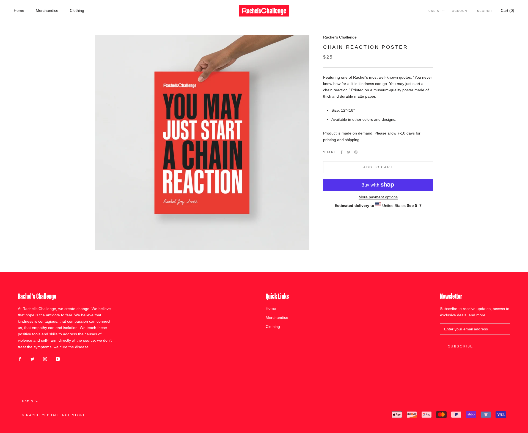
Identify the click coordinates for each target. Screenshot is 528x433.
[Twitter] (348, 152)
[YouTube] (58, 359)
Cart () (507, 10)
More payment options (378, 197)
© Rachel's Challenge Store (54, 415)
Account (460, 10)
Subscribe (460, 346)
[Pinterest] (356, 152)
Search (484, 10)
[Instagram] (45, 359)
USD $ (433, 10)
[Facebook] (341, 152)
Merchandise (47, 10)
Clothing (77, 10)
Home (19, 10)
